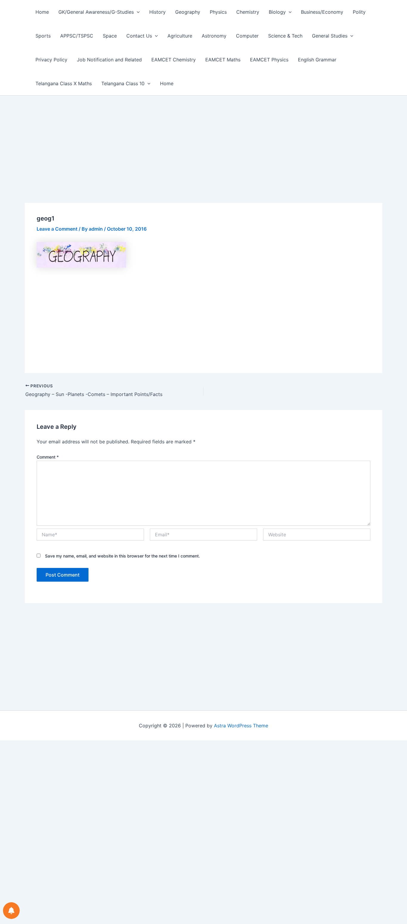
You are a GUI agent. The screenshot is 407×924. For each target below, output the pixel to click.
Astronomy (214, 36)
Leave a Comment (57, 229)
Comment (48, 456)
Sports (43, 36)
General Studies (329, 36)
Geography (187, 12)
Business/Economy (322, 12)
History (157, 12)
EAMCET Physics (269, 60)
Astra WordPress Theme (241, 726)
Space (110, 36)
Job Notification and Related (109, 60)
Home (42, 12)
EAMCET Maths (222, 60)
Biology (277, 12)
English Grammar (317, 60)
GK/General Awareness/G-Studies (96, 12)
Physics (218, 12)
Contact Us (139, 36)
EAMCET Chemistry (173, 60)
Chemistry (247, 12)
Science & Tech (285, 36)
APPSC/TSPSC (76, 36)
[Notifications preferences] (11, 910)
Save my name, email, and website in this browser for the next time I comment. (122, 555)
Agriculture (179, 36)
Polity (359, 12)
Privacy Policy (51, 60)
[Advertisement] (203, 159)
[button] (137, 12)
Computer (247, 36)
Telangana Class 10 (123, 83)
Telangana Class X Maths (63, 83)
